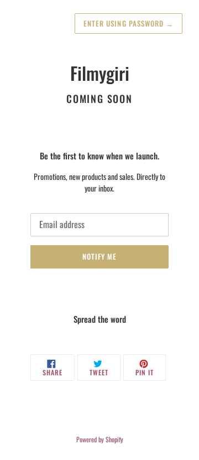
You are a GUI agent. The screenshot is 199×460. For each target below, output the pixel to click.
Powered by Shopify (99, 439)
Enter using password (128, 23)
